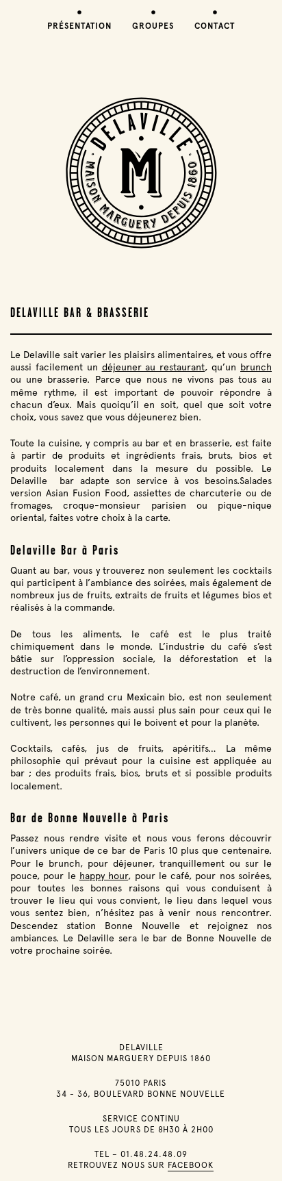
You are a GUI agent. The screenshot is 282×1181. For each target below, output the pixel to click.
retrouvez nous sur (141, 1165)
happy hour (103, 875)
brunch (256, 366)
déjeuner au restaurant (153, 366)
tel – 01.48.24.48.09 (141, 1154)
